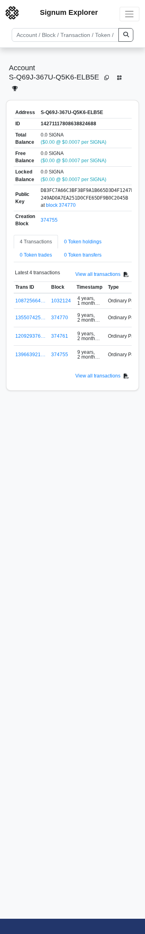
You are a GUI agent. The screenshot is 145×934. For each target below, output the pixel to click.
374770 (59, 317)
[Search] (125, 35)
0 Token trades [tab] (36, 255)
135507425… (30, 317)
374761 (59, 336)
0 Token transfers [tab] (83, 255)
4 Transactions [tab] (36, 242)
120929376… (30, 336)
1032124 (61, 301)
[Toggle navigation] (129, 14)
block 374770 (61, 205)
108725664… (30, 301)
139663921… (30, 354)
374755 (49, 220)
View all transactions (97, 274)
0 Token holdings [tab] (83, 242)
